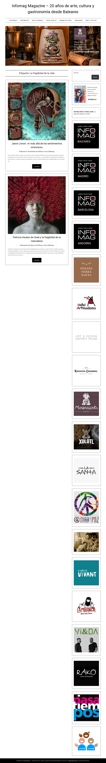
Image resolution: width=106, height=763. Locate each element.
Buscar (76, 73)
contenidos (13, 20)
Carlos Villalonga (49, 151)
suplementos (24, 20)
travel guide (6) (51, 20)
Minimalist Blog (73, 760)
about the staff (91, 20)
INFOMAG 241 (92, 99)
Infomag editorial (65, 20)
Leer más (36, 166)
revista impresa (37, 20)
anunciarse (79, 20)
